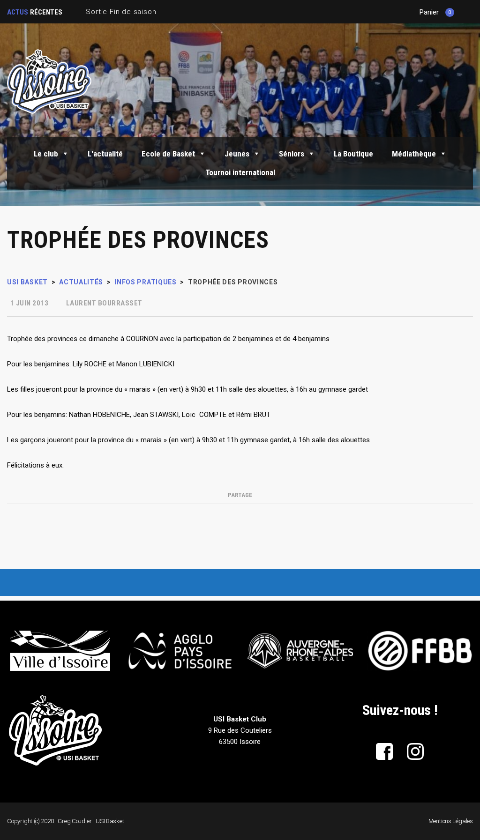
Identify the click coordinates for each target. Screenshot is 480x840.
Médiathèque (414, 153)
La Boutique (353, 153)
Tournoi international (240, 172)
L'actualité (105, 153)
